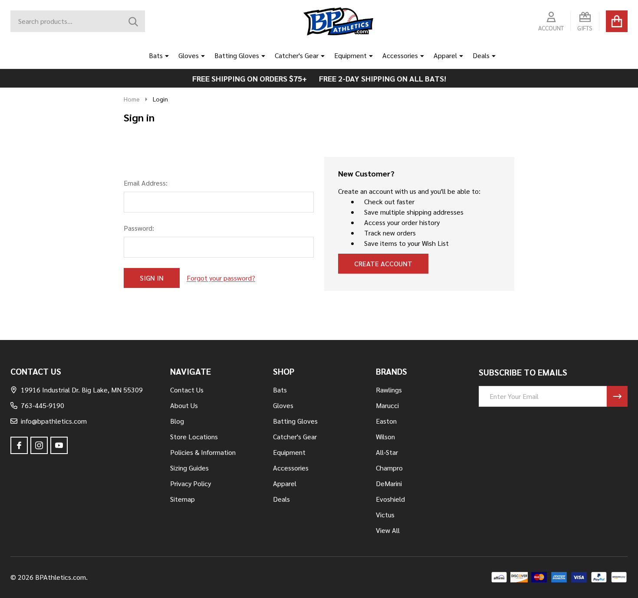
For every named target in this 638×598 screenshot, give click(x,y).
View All (388, 530)
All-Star (387, 452)
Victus (385, 514)
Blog (177, 420)
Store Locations (194, 436)
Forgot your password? (221, 277)
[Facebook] (19, 445)
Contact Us (187, 389)
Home (132, 99)
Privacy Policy (190, 483)
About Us (184, 405)
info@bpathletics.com (54, 420)
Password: (139, 227)
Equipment (350, 55)
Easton (386, 420)
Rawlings (389, 389)
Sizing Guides (189, 467)
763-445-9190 (42, 405)
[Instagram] (39, 445)
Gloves (188, 55)
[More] (163, 55)
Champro (389, 467)
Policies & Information (203, 452)
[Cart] (617, 21)
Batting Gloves (236, 55)
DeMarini (389, 483)
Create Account (383, 263)
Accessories (400, 55)
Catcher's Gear (297, 55)
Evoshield (390, 498)
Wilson (385, 436)
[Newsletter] (617, 396)
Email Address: (146, 182)
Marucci (387, 405)
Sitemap (182, 498)
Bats (156, 55)
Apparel (445, 55)
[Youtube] (59, 445)
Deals (481, 55)
